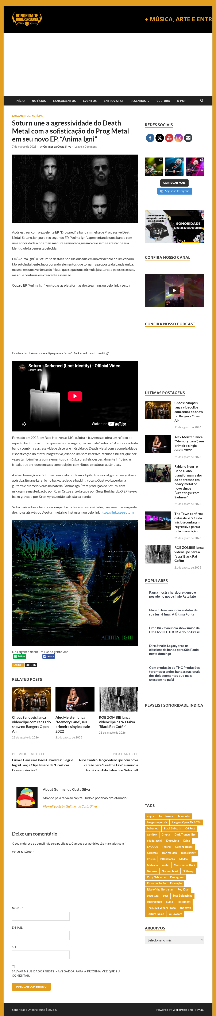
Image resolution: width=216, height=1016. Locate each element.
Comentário (23, 852)
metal (165, 865)
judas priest (188, 852)
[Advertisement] (108, 64)
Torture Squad (155, 914)
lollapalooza (167, 859)
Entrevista (172, 840)
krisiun (151, 859)
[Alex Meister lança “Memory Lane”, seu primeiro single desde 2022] (74, 701)
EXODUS (152, 846)
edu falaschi (154, 840)
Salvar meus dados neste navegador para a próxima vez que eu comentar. (66, 973)
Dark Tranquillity (185, 834)
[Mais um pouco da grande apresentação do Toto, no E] (174, 167)
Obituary (188, 871)
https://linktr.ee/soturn (117, 512)
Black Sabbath (172, 828)
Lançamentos (64, 101)
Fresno (166, 846)
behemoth (153, 828)
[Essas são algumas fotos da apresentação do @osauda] (154, 167)
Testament (183, 901)
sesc (165, 895)
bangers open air (157, 822)
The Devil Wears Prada (161, 907)
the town (185, 907)
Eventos (90, 101)
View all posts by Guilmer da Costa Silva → (72, 806)
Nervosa (152, 871)
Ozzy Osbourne (156, 877)
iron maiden (169, 852)
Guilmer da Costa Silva (57, 146)
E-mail (18, 927)
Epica (186, 840)
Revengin (176, 883)
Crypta (166, 834)
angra (150, 816)
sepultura (153, 895)
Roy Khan (183, 889)
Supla (169, 901)
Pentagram (177, 877)
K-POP (181, 101)
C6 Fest (190, 828)
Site (15, 947)
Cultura (163, 101)
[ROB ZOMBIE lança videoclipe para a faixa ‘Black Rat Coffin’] (118, 701)
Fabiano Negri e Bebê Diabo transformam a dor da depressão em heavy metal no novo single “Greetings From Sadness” (188, 481)
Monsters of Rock (184, 865)
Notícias (39, 101)
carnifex (152, 834)
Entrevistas (113, 101)
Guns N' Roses (184, 846)
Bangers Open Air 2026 (186, 822)
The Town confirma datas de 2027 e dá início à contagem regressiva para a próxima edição (188, 522)
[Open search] (202, 101)
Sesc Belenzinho (182, 895)
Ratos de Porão (156, 883)
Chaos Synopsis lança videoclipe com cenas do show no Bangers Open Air (31, 724)
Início (20, 101)
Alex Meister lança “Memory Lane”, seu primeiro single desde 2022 (72, 724)
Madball (184, 859)
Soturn (31, 664)
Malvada (152, 865)
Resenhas (138, 101)
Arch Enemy (165, 816)
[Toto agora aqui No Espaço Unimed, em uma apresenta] (195, 167)
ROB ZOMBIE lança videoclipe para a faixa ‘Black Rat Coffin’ (117, 722)
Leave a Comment (85, 146)
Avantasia (183, 816)
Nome (17, 908)
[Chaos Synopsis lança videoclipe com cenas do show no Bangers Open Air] (31, 701)
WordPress (180, 1009)
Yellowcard (175, 914)
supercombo (154, 901)
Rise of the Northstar (160, 889)
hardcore (152, 852)
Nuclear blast (170, 871)
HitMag (198, 1009)
